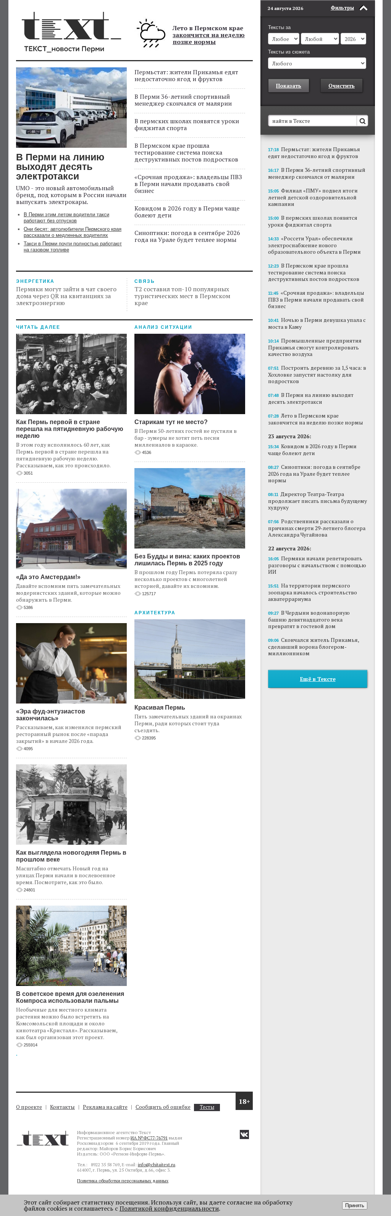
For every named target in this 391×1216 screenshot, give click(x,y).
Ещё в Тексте (318, 678)
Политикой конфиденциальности (169, 1208)
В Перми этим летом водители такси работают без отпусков (66, 218)
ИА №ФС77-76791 (149, 1138)
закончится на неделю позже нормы (209, 38)
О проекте (29, 1106)
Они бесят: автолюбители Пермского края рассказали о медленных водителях (72, 232)
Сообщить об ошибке (163, 1106)
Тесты (207, 1107)
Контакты (62, 1106)
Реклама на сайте (105, 1106)
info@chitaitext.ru (156, 1164)
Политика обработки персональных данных (122, 1180)
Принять (354, 1205)
